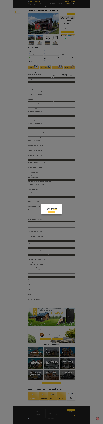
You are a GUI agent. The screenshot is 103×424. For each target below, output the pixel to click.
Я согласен (51, 212)
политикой (55, 209)
